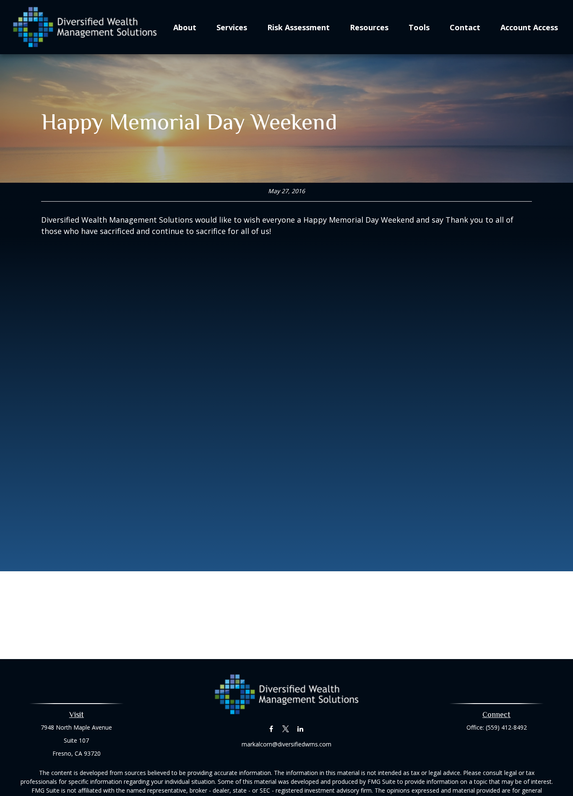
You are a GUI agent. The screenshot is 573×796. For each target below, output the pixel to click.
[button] (184, 27)
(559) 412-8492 (506, 727)
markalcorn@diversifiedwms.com (286, 744)
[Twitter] (286, 728)
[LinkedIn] (300, 728)
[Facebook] (271, 728)
